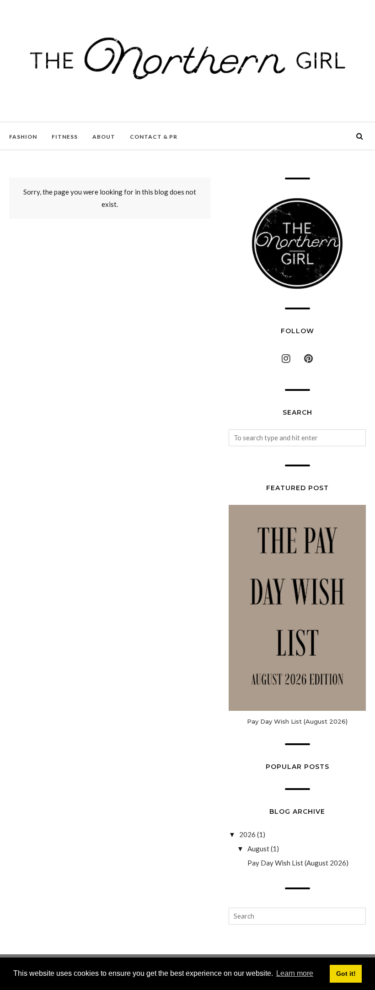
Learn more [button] (294, 973)
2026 (247, 834)
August (258, 848)
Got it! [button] (346, 973)
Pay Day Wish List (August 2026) (297, 721)
